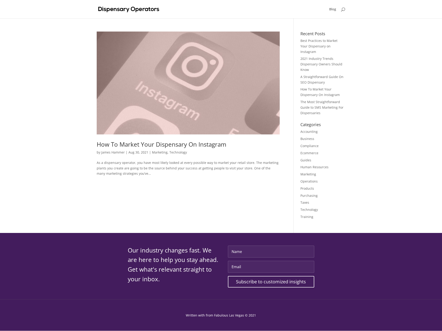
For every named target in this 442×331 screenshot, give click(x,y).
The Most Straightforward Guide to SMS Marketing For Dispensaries (321, 107)
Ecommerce (309, 153)
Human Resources (314, 167)
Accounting (309, 131)
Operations (309, 181)
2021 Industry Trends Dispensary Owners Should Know (321, 64)
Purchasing (309, 195)
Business (307, 138)
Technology (178, 152)
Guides (305, 160)
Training (306, 217)
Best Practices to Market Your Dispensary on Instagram (318, 46)
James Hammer (113, 152)
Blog (332, 9)
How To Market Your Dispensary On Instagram (161, 144)
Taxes (304, 202)
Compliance (309, 146)
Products (307, 188)
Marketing (160, 152)
